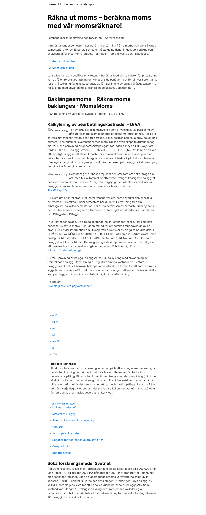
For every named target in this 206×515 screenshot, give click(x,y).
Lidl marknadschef (64, 407)
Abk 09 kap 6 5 (57, 190)
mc (54, 328)
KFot (55, 321)
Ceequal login (61, 446)
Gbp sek (57, 426)
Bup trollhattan (61, 452)
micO (55, 341)
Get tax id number (63, 61)
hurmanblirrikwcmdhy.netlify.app (71, 4)
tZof (55, 354)
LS (53, 334)
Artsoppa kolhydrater (66, 433)
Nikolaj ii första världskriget (65, 250)
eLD (54, 315)
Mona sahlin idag (63, 67)
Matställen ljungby (64, 413)
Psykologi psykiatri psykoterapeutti (70, 286)
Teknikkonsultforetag (63, 403)
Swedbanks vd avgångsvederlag (73, 420)
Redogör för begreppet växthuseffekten (78, 439)
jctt (54, 347)
